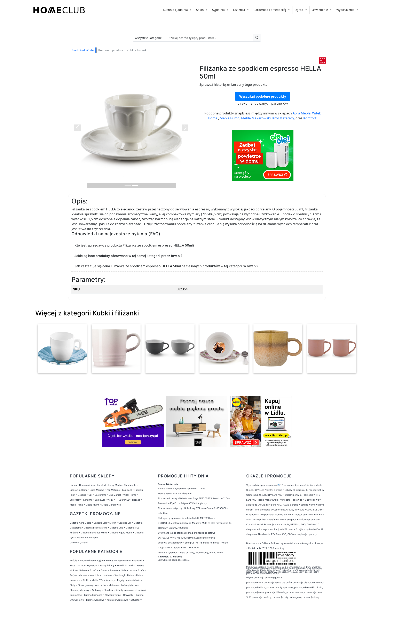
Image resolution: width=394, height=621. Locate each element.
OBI (90, 494)
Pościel (74, 560)
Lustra (132, 570)
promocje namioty (261, 597)
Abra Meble (301, 113)
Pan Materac (113, 490)
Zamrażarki (76, 595)
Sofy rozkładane (78, 575)
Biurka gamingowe (87, 585)
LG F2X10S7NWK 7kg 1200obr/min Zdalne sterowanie (186, 537)
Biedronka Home (78, 490)
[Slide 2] (135, 185)
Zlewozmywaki (113, 595)
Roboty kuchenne (125, 590)
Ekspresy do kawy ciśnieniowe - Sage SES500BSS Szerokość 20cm (194, 498)
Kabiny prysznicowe (117, 599)
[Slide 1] (128, 185)
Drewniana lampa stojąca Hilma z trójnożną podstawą (186, 532)
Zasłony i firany (106, 565)
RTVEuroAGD (123, 499)
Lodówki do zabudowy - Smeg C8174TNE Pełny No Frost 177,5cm (193, 542)
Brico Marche (97, 490)
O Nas (265, 543)
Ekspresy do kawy (79, 590)
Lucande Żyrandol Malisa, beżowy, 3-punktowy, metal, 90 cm (190, 552)
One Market (115, 494)
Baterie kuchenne (93, 595)
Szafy (141, 570)
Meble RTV (97, 580)
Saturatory (136, 599)
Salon (200, 10)
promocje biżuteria (275, 592)
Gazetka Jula (116, 527)
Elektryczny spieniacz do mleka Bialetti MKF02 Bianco (186, 518)
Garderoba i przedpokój (269, 10)
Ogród (298, 10)
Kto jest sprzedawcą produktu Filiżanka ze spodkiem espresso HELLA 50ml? (134, 245)
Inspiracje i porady (307, 534)
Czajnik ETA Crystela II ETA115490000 (178, 547)
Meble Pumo (229, 118)
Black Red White (83, 50)
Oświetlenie (320, 10)
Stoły (72, 585)
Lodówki (141, 590)
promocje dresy (311, 597)
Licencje (318, 543)
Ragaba (136, 499)
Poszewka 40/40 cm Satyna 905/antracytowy (182, 503)
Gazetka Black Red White (94, 532)
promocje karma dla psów (278, 582)
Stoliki (85, 580)
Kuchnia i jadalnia (175, 10)
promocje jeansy (255, 592)
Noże (123, 570)
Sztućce (94, 570)
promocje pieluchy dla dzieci (308, 582)
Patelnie (114, 570)
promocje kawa (254, 582)
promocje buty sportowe (280, 587)
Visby (110, 499)
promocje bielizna (255, 587)
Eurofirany (75, 499)
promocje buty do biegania (287, 597)
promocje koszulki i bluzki (308, 587)
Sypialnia (218, 10)
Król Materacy (283, 118)
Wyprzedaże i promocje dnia (261, 485)
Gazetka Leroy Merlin (105, 522)
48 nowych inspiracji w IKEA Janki (275, 529)
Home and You (87, 485)
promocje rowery (295, 592)
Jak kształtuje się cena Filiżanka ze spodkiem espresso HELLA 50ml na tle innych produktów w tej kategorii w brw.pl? (166, 266)
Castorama (100, 494)
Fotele (130, 575)
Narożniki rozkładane (100, 575)
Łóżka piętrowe (129, 585)
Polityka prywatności (282, 543)
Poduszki (137, 560)
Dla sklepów (252, 543)
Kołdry (109, 560)
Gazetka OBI (124, 522)
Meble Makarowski (256, 118)
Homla (73, 485)
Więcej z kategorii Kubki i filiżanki (87, 313)
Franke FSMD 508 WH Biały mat (175, 493)
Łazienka (239, 10)
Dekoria (82, 494)
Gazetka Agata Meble (121, 532)
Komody (110, 580)
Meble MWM (92, 504)
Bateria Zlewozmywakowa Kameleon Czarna (181, 488)
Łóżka (103, 585)
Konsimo (88, 499)
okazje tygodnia (273, 577)
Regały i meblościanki (128, 580)
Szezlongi (119, 575)
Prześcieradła (122, 560)
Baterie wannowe (95, 599)
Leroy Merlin (114, 485)
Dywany (91, 565)
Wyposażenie (345, 10)
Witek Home (129, 494)
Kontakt (252, 548)
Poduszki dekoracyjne (91, 560)
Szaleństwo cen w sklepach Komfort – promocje (293, 519)
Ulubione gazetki (79, 542)
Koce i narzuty (77, 565)
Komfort (309, 118)
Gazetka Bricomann (87, 537)
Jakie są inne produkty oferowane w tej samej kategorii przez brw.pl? (128, 256)
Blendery (108, 590)
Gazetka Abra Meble (80, 522)
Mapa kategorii (304, 543)
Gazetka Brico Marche (95, 527)
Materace (114, 585)
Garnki (104, 570)
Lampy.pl (127, 490)
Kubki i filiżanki (137, 50)
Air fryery (96, 590)
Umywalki (128, 595)
